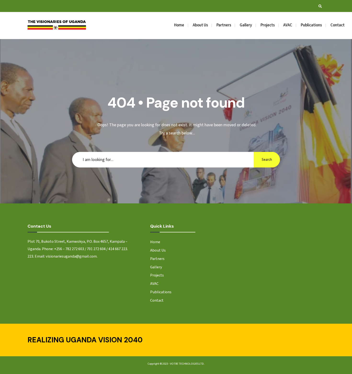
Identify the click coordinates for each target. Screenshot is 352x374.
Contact (337, 25)
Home (179, 25)
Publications (311, 25)
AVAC (287, 25)
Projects (268, 25)
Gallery (246, 25)
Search (267, 159)
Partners (223, 25)
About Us (200, 25)
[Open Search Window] (320, 6)
